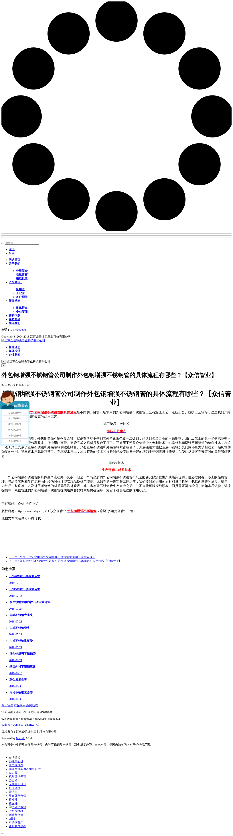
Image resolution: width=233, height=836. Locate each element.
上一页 (52, 557)
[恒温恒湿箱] (17, 807)
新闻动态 (32, 705)
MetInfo (20, 738)
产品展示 (19, 705)
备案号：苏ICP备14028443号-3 (20, 725)
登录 (12, 253)
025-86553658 (18, 329)
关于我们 (7, 705)
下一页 (65, 560)
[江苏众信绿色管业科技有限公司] (23, 340)
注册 (12, 249)
